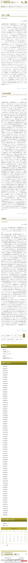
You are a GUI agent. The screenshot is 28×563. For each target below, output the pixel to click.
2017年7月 (5, 440)
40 (10, 339)
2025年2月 (5, 366)
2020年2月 (5, 400)
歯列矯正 (4, 218)
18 (19, 335)
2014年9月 (5, 512)
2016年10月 (5, 459)
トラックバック (24, 88)
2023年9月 (5, 375)
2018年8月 (5, 419)
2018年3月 (5, 425)
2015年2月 (5, 502)
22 (4, 339)
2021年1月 (5, 381)
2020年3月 (5, 398)
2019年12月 (5, 402)
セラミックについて (7, 353)
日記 (26, 20)
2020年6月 (5, 391)
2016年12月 (5, 455)
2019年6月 (5, 411)
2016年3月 (5, 474)
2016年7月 (5, 466)
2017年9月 (5, 436)
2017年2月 (5, 451)
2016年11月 (5, 457)
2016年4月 (5, 472)
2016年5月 (5, 470)
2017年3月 (5, 449)
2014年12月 (5, 506)
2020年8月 (5, 387)
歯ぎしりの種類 (6, 15)
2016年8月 (5, 464)
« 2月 (7, 545)
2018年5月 (5, 423)
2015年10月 (5, 485)
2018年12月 (5, 415)
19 (21, 335)
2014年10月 (5, 510)
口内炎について (6, 351)
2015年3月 (5, 500)
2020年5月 (5, 394)
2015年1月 (5, 504)
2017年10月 (5, 434)
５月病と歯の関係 (6, 93)
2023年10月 (5, 372)
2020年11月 (5, 383)
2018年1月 (5, 428)
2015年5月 (5, 495)
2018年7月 (5, 421)
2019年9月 (5, 406)
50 (12, 339)
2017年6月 (5, 442)
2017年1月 (5, 453)
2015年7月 (5, 491)
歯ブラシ (5, 349)
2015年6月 (5, 493)
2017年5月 (5, 444)
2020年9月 (5, 385)
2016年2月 (5, 476)
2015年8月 (5, 489)
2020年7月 (5, 389)
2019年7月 (5, 408)
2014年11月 (5, 508)
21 (2, 339)
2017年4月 (5, 447)
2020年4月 (5, 396)
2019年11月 (5, 404)
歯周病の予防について (8, 358)
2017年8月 (5, 438)
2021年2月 (5, 379)
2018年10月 (5, 417)
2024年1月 (5, 368)
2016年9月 (5, 461)
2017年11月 (5, 432)
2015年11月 (5, 483)
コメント (18, 88)
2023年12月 (5, 370)
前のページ (9, 335)
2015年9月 (5, 487)
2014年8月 (5, 514)
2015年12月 (5, 481)
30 (8, 339)
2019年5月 (5, 413)
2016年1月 (5, 478)
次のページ (18, 339)
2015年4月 (5, 497)
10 (15, 335)
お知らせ (5, 523)
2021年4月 (5, 377)
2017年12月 (5, 430)
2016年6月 (5, 468)
